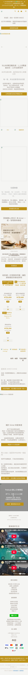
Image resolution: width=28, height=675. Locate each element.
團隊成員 (14, 588)
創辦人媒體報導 (14, 586)
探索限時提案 (14, 28)
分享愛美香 (14, 589)
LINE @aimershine (14, 633)
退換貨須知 (14, 607)
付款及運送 (14, 605)
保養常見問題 (14, 601)
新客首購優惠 (14, 609)
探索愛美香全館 (14, 209)
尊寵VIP (14, 611)
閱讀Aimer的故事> (14, 444)
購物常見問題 (14, 603)
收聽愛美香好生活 (14, 593)
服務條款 (21, 670)
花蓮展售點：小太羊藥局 (14, 623)
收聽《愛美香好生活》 (14, 504)
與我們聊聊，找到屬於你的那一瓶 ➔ (14, 388)
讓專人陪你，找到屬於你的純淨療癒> (14, 478)
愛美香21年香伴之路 (14, 584)
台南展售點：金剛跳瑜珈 (14, 625)
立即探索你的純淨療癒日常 (14, 94)
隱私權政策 (16, 670)
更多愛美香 (14, 591)
